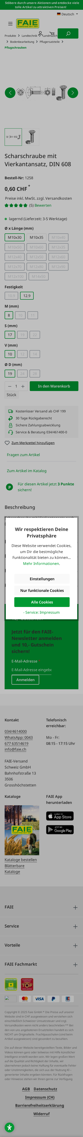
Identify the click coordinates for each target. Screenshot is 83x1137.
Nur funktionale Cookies (42, 590)
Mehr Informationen (41, 563)
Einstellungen (42, 578)
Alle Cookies (42, 602)
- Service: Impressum (41, 612)
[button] (9, 1127)
